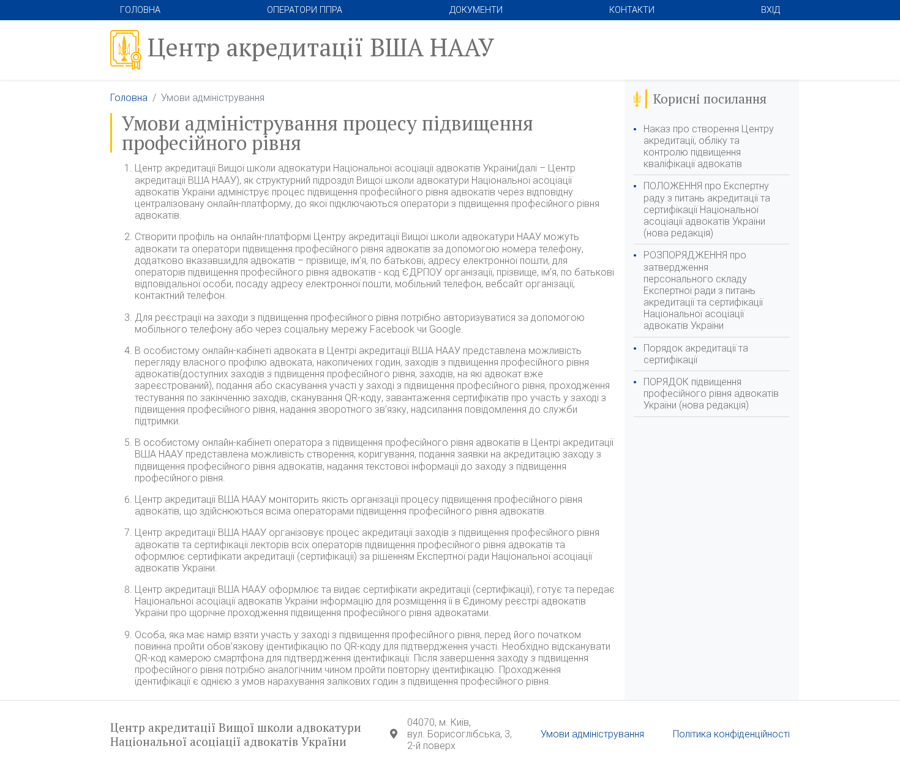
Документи (476, 10)
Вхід (770, 10)
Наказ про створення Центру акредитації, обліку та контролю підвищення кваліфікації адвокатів (708, 146)
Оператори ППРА (304, 10)
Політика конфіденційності (731, 734)
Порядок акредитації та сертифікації (695, 354)
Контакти (631, 10)
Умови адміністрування (592, 734)
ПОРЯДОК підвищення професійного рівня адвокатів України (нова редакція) (711, 393)
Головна (140, 10)
